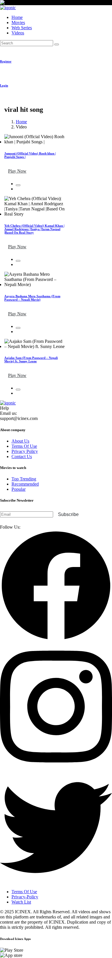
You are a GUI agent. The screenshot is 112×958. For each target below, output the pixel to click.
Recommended (25, 484)
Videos (17, 32)
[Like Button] (18, 185)
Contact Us (21, 456)
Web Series (21, 27)
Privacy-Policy (24, 896)
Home (17, 17)
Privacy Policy (24, 451)
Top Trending (23, 478)
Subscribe (68, 514)
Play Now (17, 171)
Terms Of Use (24, 446)
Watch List (21, 902)
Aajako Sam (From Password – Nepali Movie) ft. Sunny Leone (31, 359)
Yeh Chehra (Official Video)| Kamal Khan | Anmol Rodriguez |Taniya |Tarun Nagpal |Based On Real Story (34, 229)
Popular (18, 489)
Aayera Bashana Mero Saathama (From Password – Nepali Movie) (32, 297)
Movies (18, 22)
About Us (20, 441)
